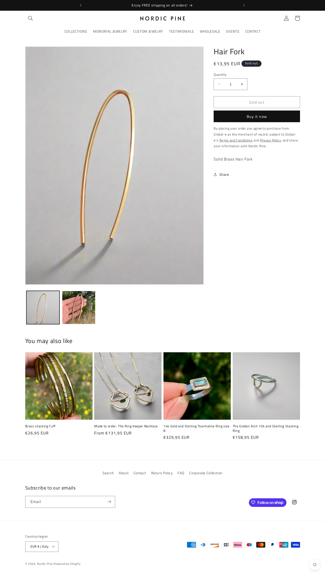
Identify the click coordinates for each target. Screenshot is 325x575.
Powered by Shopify (67, 564)
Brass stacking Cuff (40, 426)
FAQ (180, 473)
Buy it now (257, 116)
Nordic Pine (45, 564)
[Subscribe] (109, 502)
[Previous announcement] (81, 5)
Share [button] (224, 174)
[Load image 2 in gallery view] (78, 307)
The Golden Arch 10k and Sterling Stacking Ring (266, 428)
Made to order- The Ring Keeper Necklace (126, 426)
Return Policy (162, 473)
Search (108, 473)
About (123, 473)
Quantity (220, 74)
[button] (30, 18)
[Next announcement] (244, 5)
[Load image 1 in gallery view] (43, 307)
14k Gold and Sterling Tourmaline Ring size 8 (196, 428)
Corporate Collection (205, 473)
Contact (139, 473)
